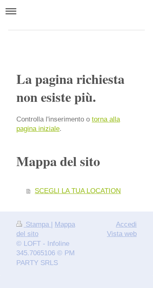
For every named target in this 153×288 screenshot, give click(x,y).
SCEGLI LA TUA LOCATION (78, 191)
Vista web (122, 234)
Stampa (37, 224)
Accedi (126, 224)
